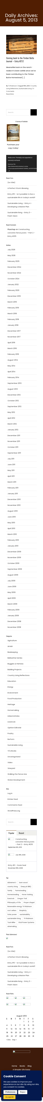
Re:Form (11, 739)
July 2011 (11, 458)
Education (12, 681)
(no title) (11, 182)
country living (12, 886)
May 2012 (11, 412)
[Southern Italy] (27, 999)
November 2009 (14, 557)
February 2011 (13, 488)
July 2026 (11, 249)
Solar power (12, 914)
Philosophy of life (14, 902)
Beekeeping (13, 652)
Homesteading (13, 894)
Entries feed (13, 799)
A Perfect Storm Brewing (18, 188)
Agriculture (12, 640)
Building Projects (14, 669)
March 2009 (12, 604)
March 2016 (12, 348)
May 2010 (11, 522)
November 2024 (14, 273)
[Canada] (10, 1006)
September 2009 (15, 569)
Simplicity (23, 910)
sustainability (25, 914)
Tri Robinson (12, 86)
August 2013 (13, 389)
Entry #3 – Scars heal (17, 865)
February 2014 (13, 377)
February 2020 (13, 290)
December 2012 (14, 395)
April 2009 (12, 598)
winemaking (12, 926)
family (9, 890)
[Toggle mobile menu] (39, 6)
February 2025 (13, 261)
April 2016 (11, 342)
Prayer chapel (29, 902)
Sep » (14, 1039)
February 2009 (13, 610)
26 (12, 1036)
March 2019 (12, 302)
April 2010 (11, 528)
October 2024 (13, 278)
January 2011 (13, 493)
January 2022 (13, 284)
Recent (21, 833)
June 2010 (12, 517)
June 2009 (12, 586)
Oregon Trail (22, 898)
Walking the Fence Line (17, 774)
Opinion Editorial (14, 727)
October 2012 (13, 400)
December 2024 (14, 267)
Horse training (27, 894)
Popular (11, 833)
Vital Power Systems (26, 922)
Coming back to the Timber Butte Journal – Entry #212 (20, 59)
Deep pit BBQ (26, 886)
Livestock (11, 722)
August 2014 (13, 360)
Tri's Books (12, 751)
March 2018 (12, 313)
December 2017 (14, 331)
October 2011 (13, 447)
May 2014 (11, 366)
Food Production (15, 698)
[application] (21, 163)
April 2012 (11, 418)
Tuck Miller (11, 922)
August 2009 (13, 575)
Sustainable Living (25, 89)
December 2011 (14, 435)
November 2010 (14, 505)
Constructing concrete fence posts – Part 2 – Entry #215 (21, 232)
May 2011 (11, 470)
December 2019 (14, 296)
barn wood (23, 883)
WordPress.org (14, 811)
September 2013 (14, 383)
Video (10, 762)
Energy (10, 687)
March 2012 (12, 424)
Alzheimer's (11, 883)
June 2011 (11, 464)
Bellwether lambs (15, 658)
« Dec (8, 1039)
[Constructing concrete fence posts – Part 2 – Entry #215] (11, 839)
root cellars (11, 910)
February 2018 (13, 319)
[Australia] (10, 999)
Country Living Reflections (18, 675)
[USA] (27, 1006)
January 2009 (13, 615)
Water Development (16, 780)
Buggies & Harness (15, 663)
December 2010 (14, 499)
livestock (10, 898)
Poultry (10, 733)
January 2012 (13, 429)
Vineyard (11, 768)
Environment (13, 693)
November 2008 (14, 627)
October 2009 (13, 563)
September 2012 (14, 406)
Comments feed (15, 805)
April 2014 (11, 371)
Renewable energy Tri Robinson (19, 906)
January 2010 (13, 546)
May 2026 (11, 255)
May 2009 (11, 592)
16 (29, 1029)
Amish (10, 646)
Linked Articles (13, 716)
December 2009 (14, 551)
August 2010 (13, 511)
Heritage (11, 704)
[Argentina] (18, 999)
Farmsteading (20, 890)
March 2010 (12, 534)
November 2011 (14, 441)
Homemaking (13, 710)
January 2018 (13, 325)
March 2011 (12, 482)
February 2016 (13, 354)
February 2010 (13, 540)
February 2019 (13, 307)
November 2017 (14, 337)
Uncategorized (14, 756)
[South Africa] (18, 1006)
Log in (10, 793)
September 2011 (14, 453)
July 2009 (11, 580)
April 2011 (11, 476)
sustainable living (14, 918)
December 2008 (14, 621)
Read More (10, 94)
